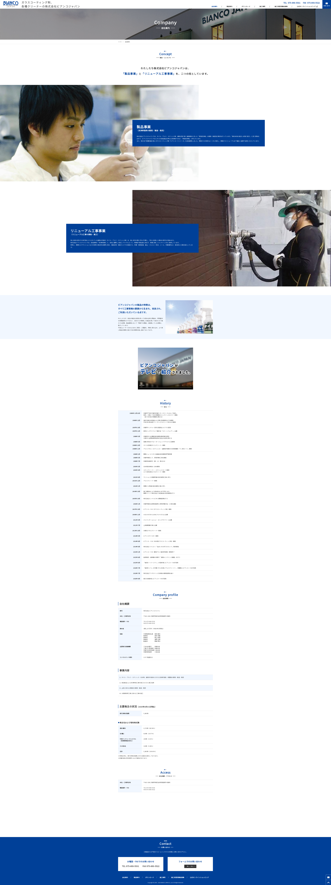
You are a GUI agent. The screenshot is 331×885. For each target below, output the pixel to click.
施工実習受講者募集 (281, 6)
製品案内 (229, 6)
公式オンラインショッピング (306, 6)
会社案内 (214, 6)
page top (328, 882)
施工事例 (262, 6)
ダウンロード (246, 6)
